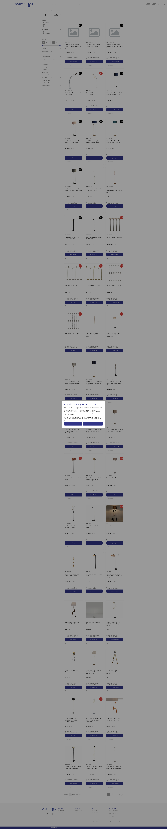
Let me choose (73, 424)
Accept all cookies (92, 424)
